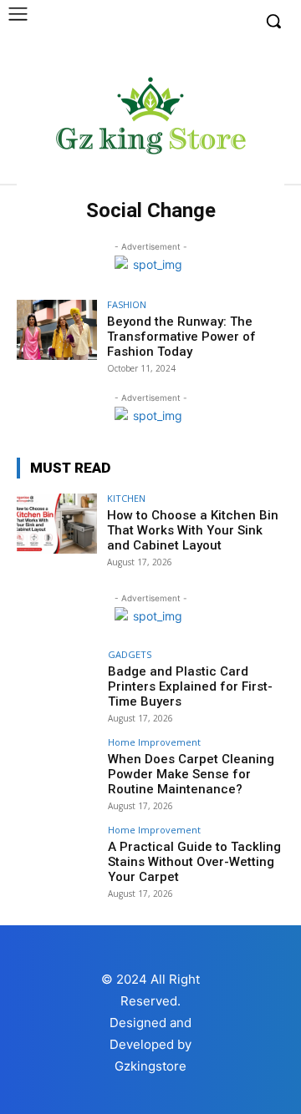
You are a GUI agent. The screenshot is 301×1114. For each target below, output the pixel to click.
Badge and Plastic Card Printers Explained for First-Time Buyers (190, 686)
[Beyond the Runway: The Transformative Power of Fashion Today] (57, 330)
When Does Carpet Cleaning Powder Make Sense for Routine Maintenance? (191, 774)
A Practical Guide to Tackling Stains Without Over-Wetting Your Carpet (194, 861)
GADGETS (129, 654)
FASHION (126, 304)
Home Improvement (154, 742)
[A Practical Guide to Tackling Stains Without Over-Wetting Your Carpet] (57, 855)
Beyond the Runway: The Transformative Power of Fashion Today (181, 336)
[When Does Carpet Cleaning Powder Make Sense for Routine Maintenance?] (57, 767)
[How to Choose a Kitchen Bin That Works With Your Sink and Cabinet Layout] (57, 524)
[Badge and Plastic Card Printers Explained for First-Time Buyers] (57, 680)
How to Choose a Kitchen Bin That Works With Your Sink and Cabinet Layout (192, 530)
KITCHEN (126, 498)
